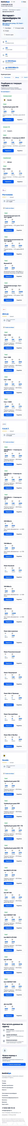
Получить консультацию (15, 1064)
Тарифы (4, 1083)
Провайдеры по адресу (14, 9)
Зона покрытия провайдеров (9, 1093)
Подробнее (20, 119)
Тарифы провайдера (9, 208)
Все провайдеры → (5, 91)
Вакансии (4, 1102)
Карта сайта (5, 1104)
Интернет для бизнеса (7, 1085)
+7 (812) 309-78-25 (8, 1108)
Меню (24, 1)
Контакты (4, 1100)
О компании (5, 1095)
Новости (4, 1089)
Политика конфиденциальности (10, 1097)
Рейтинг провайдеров (7, 1087)
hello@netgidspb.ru (7, 1110)
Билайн (5, 760)
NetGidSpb (5, 9)
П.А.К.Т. (5, 429)
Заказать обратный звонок (7, 6)
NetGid (5, 2)
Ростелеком (7, 77)
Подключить (8, 119)
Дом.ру (17, 77)
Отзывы (4, 1081)
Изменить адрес (9, 34)
